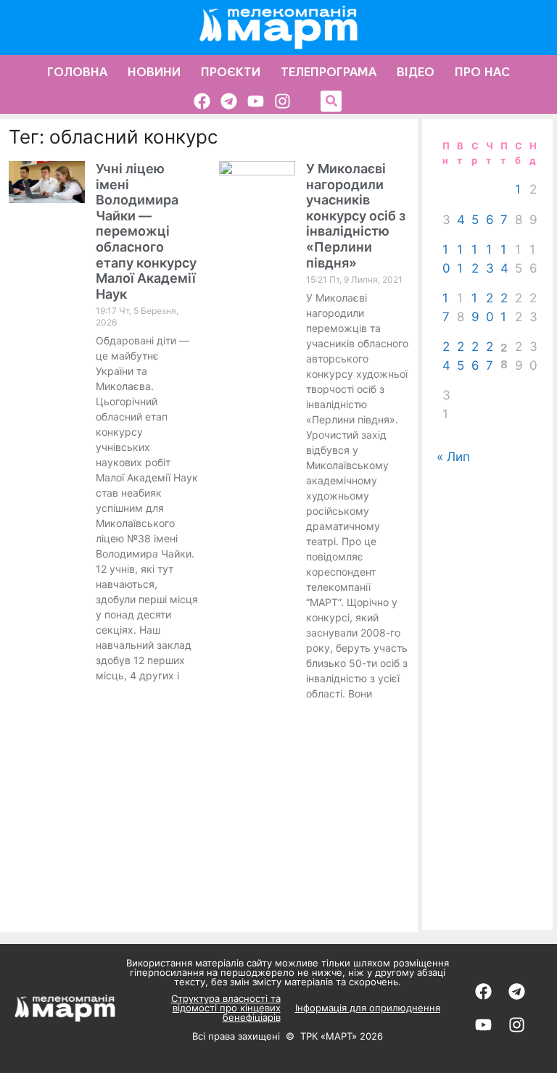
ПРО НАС (482, 71)
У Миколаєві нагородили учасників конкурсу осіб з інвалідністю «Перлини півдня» (355, 215)
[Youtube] (255, 101)
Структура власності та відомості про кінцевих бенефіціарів (226, 1008)
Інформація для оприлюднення (367, 1008)
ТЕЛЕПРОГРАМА (328, 71)
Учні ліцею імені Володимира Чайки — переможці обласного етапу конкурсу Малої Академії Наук (146, 231)
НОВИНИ (154, 71)
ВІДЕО (415, 71)
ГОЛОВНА (77, 71)
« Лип (453, 457)
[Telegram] (229, 101)
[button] (331, 101)
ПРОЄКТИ (230, 71)
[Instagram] (282, 101)
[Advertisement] (487, 698)
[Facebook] (202, 101)
